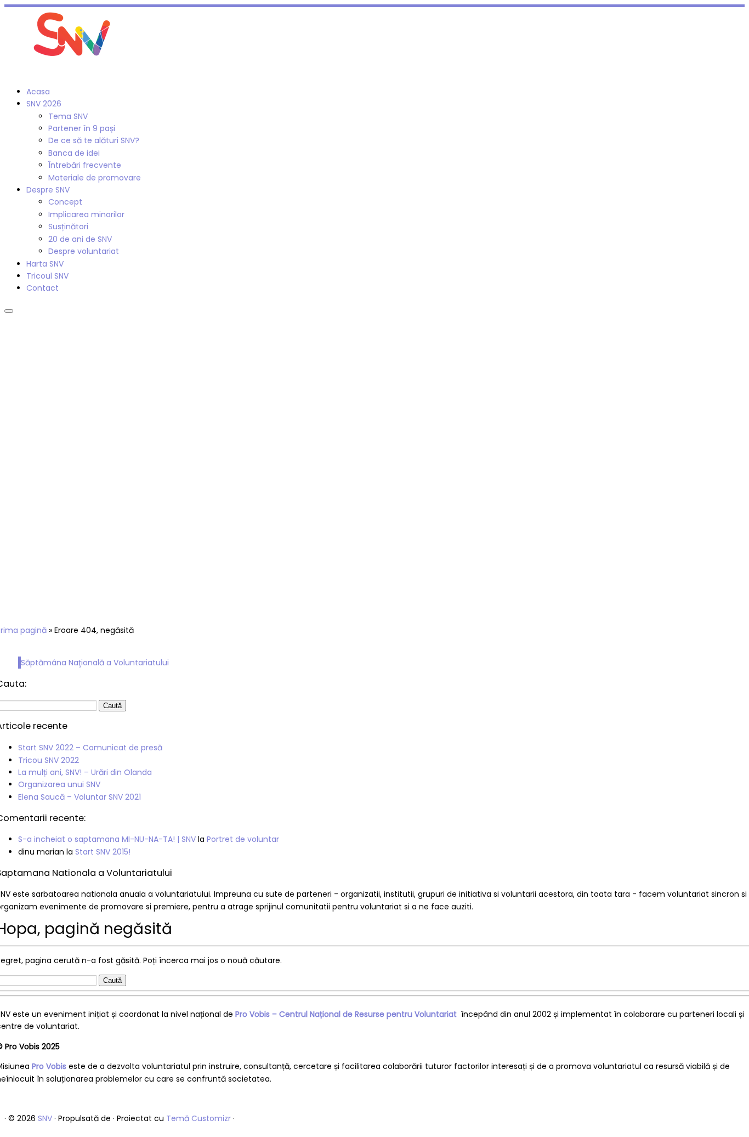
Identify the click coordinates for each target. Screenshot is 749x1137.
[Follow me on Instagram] (13, 71)
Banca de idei (74, 153)
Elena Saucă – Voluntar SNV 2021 (79, 796)
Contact (42, 287)
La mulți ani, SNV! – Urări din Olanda (85, 772)
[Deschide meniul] (8, 311)
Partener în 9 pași (81, 128)
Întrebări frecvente (84, 165)
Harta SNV (45, 263)
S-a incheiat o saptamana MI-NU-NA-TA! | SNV (107, 839)
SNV (45, 1118)
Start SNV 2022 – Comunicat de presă (90, 747)
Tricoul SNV (47, 275)
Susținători (68, 226)
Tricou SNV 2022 (48, 760)
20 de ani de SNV (80, 239)
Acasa (38, 91)
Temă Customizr (198, 1118)
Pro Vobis (49, 1066)
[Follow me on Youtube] (19, 71)
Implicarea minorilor (86, 214)
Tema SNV (68, 116)
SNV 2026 (43, 103)
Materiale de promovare (94, 177)
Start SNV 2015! (102, 851)
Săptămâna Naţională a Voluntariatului (95, 662)
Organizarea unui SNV (59, 784)
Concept (65, 201)
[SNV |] (72, 59)
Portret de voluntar (243, 839)
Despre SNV (48, 189)
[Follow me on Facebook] (7, 71)
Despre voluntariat (83, 251)
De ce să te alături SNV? (93, 140)
